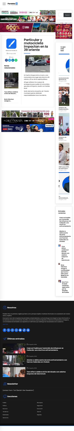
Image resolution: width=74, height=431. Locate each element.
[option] (37, 63)
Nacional (5, 408)
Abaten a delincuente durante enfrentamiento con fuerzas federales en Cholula (65, 236)
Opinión (39, 411)
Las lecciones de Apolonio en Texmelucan (64, 78)
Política (4, 405)
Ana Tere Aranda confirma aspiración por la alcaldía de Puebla (65, 287)
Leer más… (5, 324)
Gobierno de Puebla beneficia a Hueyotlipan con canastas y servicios (64, 108)
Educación (40, 408)
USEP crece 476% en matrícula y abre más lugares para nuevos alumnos (64, 167)
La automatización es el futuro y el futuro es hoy (64, 197)
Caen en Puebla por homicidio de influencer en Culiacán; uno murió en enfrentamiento (65, 222)
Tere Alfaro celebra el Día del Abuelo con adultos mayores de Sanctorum (65, 253)
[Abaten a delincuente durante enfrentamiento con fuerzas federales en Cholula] (11, 80)
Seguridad (40, 405)
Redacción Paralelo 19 (11, 50)
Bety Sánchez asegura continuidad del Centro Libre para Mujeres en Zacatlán (65, 271)
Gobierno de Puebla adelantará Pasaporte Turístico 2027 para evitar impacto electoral (63, 138)
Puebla (4, 402)
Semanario (5, 417)
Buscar (67, 15)
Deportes (39, 414)
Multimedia (6, 414)
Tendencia (5, 411)
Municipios (40, 402)
